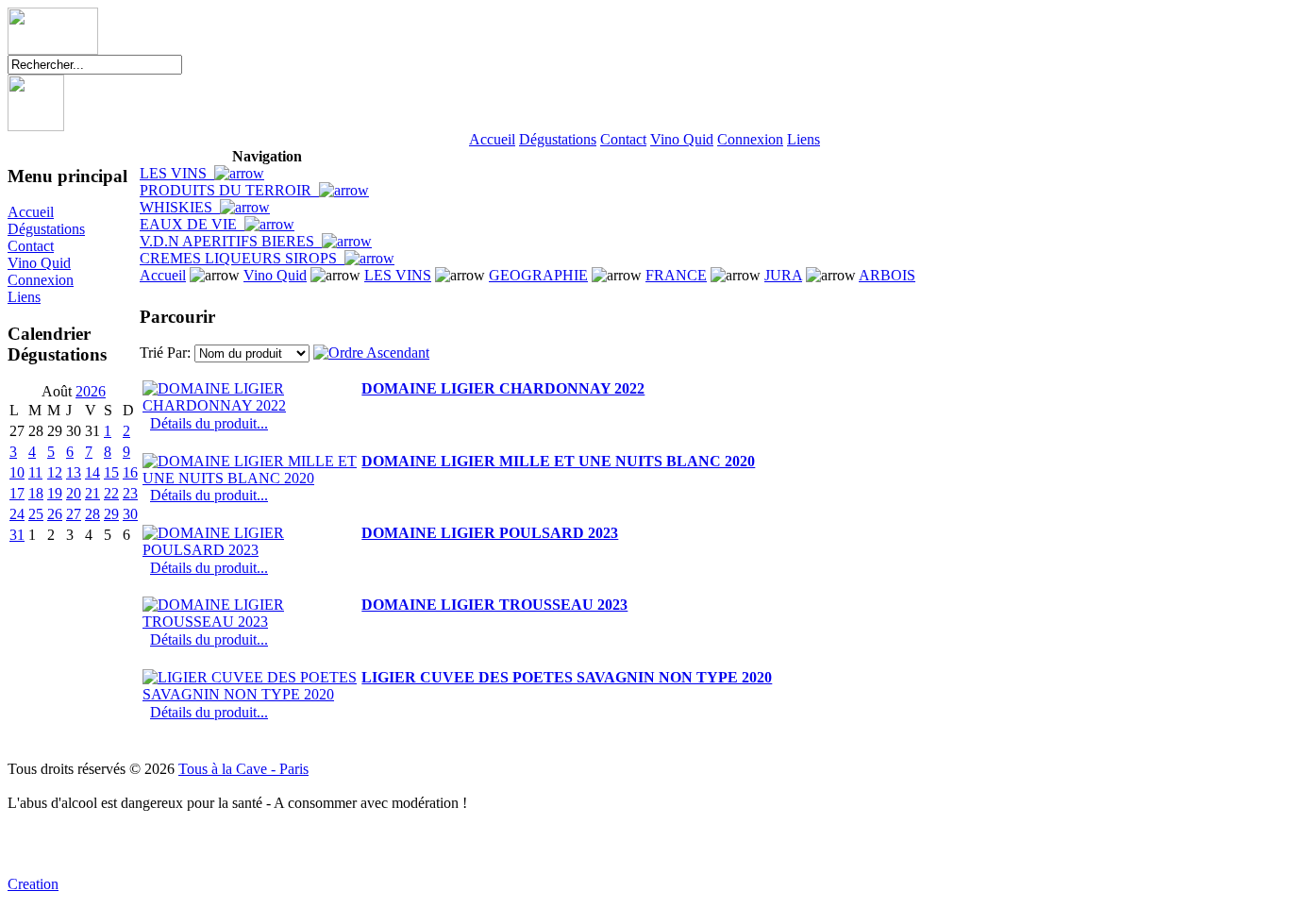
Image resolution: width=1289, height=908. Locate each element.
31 (17, 535)
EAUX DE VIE (192, 224)
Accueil (492, 139)
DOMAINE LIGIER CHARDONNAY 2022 (502, 388)
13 (73, 472)
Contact (623, 139)
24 (17, 514)
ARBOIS (887, 275)
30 (130, 514)
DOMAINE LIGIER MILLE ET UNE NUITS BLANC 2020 (558, 461)
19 (54, 493)
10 (17, 472)
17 (17, 493)
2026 (90, 391)
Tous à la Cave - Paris (243, 769)
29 (111, 514)
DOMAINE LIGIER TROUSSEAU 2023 (494, 605)
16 (130, 472)
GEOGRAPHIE (538, 275)
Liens (803, 139)
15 (111, 472)
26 (54, 514)
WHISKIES (180, 207)
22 (111, 493)
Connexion (750, 139)
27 (73, 514)
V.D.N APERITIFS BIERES (231, 241)
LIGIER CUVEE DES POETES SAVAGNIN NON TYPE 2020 (566, 677)
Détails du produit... (209, 423)
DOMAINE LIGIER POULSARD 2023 (489, 533)
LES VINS (177, 173)
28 (92, 514)
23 (130, 493)
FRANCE (676, 275)
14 (92, 472)
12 (54, 472)
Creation (33, 884)
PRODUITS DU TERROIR (229, 190)
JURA (783, 275)
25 (35, 514)
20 (73, 493)
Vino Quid (681, 139)
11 (35, 472)
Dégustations (557, 139)
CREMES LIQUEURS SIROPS (242, 258)
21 (92, 493)
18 (35, 493)
